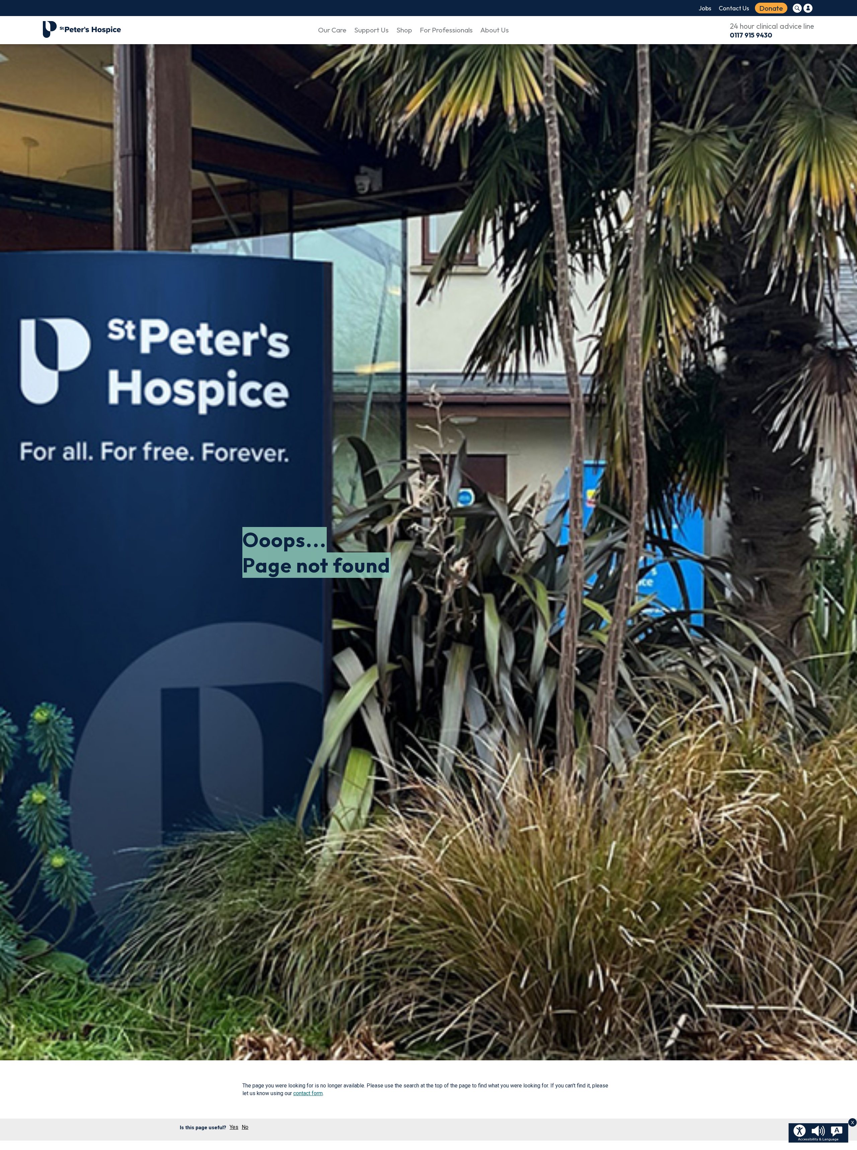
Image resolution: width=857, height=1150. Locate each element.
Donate (771, 8)
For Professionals (446, 29)
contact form (308, 1093)
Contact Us (734, 8)
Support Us (371, 29)
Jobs (705, 8)
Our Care (332, 29)
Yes (234, 1127)
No (245, 1127)
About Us (494, 29)
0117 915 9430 (751, 35)
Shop (404, 29)
